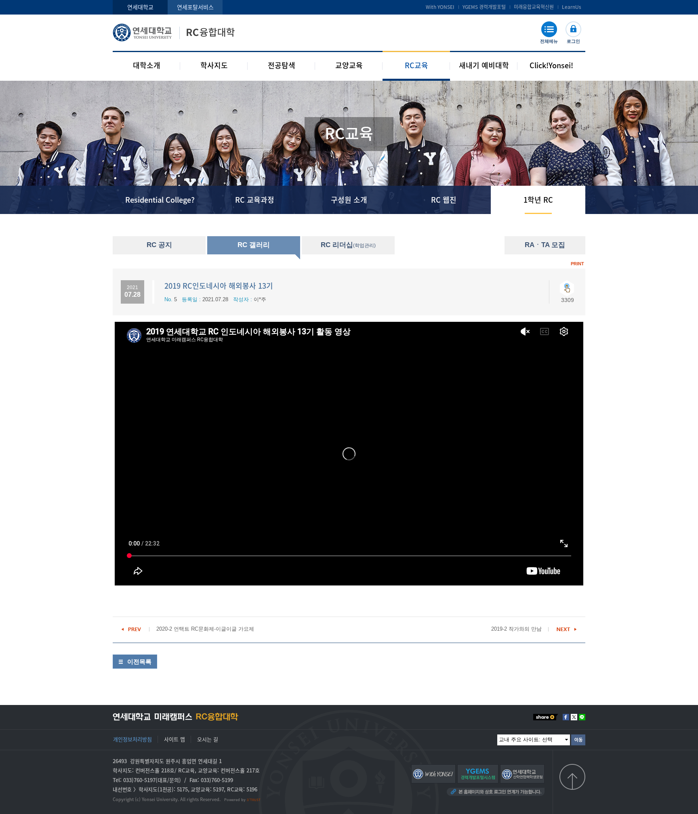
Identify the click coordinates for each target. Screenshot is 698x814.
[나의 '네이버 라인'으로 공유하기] (582, 717)
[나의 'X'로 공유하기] (574, 717)
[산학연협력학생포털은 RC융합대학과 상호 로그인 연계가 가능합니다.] (522, 773)
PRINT (577, 263)
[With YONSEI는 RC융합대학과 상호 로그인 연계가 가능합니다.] (433, 773)
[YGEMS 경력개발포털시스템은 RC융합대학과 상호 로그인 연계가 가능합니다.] (477, 773)
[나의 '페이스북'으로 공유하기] (566, 717)
